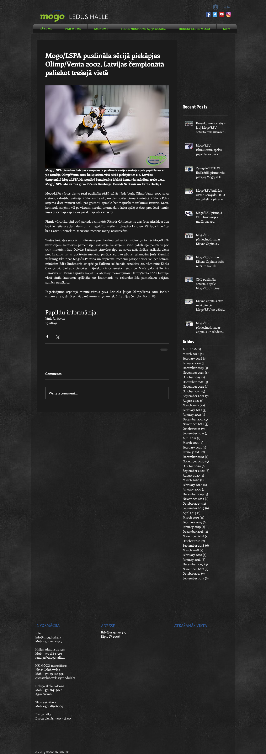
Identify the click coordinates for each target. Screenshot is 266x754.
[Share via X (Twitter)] (57, 337)
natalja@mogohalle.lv (50, 657)
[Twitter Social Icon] (215, 14)
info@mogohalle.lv (48, 637)
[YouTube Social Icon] (221, 14)
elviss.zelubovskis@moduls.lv (55, 678)
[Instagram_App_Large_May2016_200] (228, 14)
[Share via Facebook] (47, 337)
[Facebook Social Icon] (208, 14)
